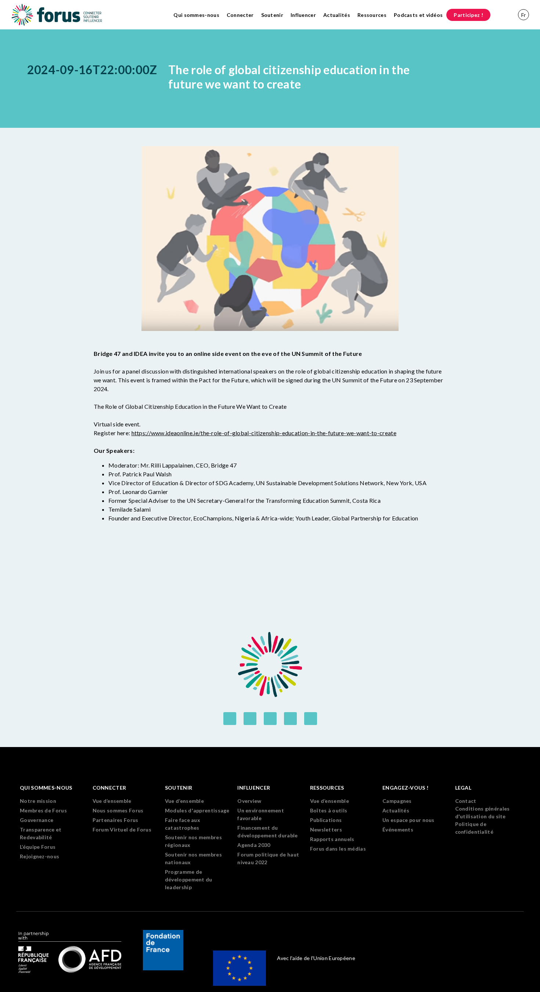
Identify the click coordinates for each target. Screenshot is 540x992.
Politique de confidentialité (474, 828)
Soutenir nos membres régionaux (193, 841)
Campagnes (397, 801)
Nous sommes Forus (118, 810)
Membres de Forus (43, 810)
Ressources (371, 15)
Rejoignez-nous (39, 856)
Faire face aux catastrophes (182, 824)
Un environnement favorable (260, 814)
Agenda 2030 (253, 845)
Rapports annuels (332, 839)
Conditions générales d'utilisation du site (482, 812)
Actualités (336, 15)
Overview (249, 801)
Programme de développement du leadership (188, 879)
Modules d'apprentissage (197, 810)
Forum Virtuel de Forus (122, 829)
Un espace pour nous (408, 820)
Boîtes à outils (329, 810)
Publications (326, 820)
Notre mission (38, 801)
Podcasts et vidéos (418, 15)
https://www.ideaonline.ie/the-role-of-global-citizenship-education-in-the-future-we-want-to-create (264, 432)
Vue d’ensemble (112, 801)
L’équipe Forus (37, 847)
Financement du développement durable (267, 831)
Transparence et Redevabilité (41, 833)
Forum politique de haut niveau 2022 (268, 858)
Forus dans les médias (338, 848)
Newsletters (326, 829)
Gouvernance (36, 820)
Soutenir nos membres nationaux (193, 858)
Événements (397, 829)
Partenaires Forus (115, 820)
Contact (465, 801)
